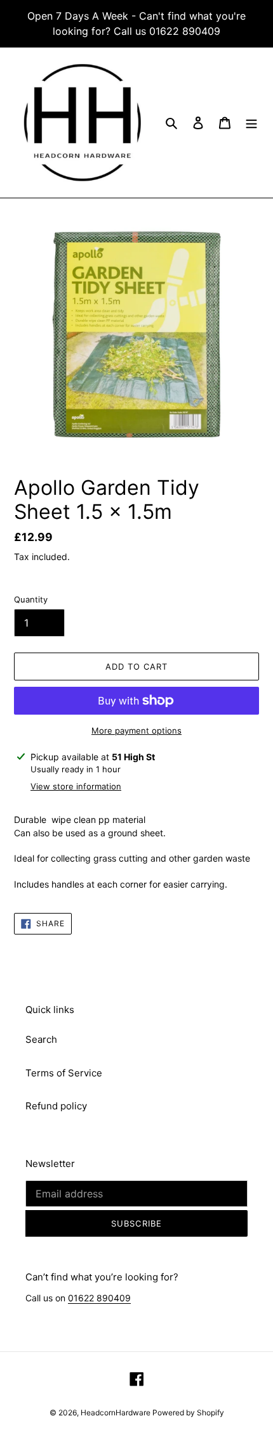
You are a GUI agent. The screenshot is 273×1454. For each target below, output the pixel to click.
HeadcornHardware (116, 1412)
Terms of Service (63, 1073)
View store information (75, 786)
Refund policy (56, 1106)
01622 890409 (99, 1297)
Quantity (31, 599)
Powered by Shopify (188, 1412)
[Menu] (251, 122)
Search (41, 1039)
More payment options (136, 730)
